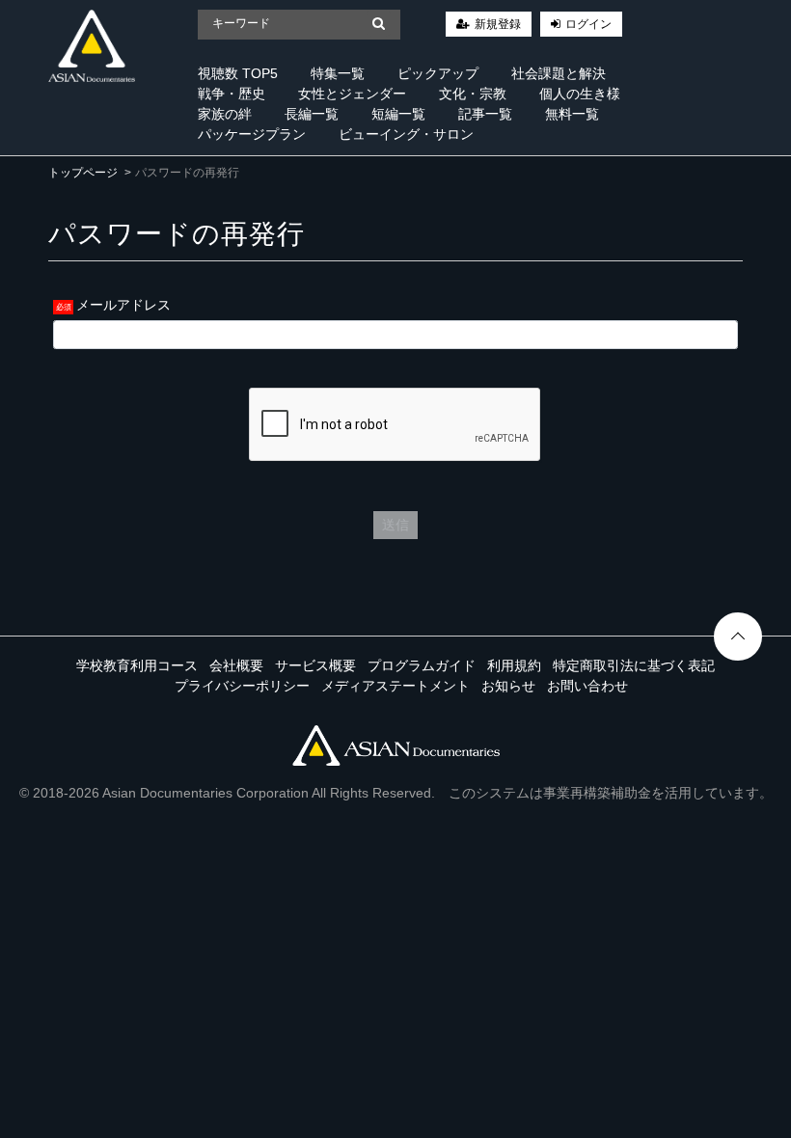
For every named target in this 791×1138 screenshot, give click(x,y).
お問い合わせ (587, 685)
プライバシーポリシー (242, 685)
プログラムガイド (422, 665)
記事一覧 (485, 114)
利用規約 (514, 665)
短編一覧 (398, 114)
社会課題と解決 (558, 73)
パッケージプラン (252, 134)
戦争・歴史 (231, 93)
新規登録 (498, 24)
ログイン (588, 24)
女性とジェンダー (352, 93)
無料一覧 (572, 114)
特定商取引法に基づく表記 (634, 665)
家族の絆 (225, 114)
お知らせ (508, 685)
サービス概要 (315, 665)
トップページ (83, 172)
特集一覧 (338, 73)
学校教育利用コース (137, 665)
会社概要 (236, 665)
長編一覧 (312, 114)
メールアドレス (123, 304)
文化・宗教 (472, 93)
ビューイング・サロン (406, 134)
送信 (395, 524)
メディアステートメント (395, 685)
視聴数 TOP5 (238, 73)
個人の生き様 (579, 93)
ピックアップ (437, 73)
